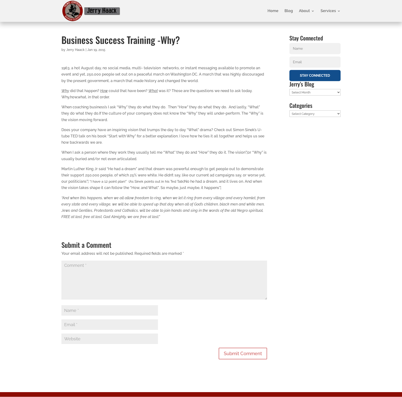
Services (328, 11)
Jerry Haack (75, 50)
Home (273, 11)
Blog (289, 11)
